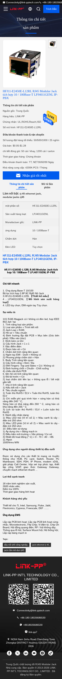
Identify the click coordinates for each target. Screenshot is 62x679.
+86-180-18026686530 (32, 617)
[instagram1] (43, 654)
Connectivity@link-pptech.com (22, 2)
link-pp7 (33, 632)
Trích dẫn (51, 9)
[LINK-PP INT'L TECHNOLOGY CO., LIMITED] (17, 9)
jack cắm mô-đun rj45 (14, 550)
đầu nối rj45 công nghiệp (16, 545)
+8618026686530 (33, 624)
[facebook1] (10, 654)
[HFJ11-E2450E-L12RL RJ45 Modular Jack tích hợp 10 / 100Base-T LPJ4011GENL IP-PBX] (24, 64)
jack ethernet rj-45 (40, 545)
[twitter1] (18, 654)
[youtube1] (35, 654)
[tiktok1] (51, 654)
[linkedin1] (27, 654)
